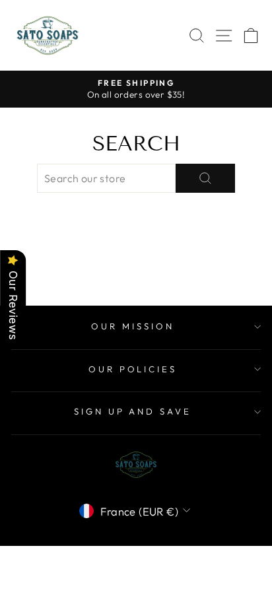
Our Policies (133, 369)
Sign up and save (133, 411)
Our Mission (132, 326)
